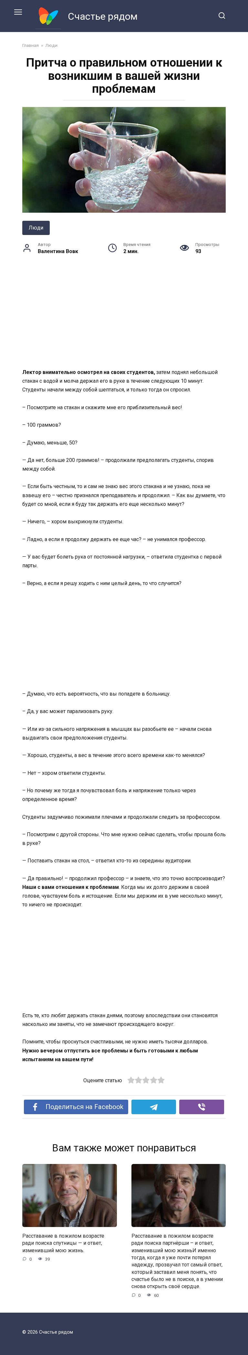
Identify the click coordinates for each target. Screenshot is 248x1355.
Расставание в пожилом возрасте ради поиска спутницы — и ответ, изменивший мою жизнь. (63, 1242)
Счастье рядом (103, 16)
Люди (36, 228)
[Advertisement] (124, 320)
